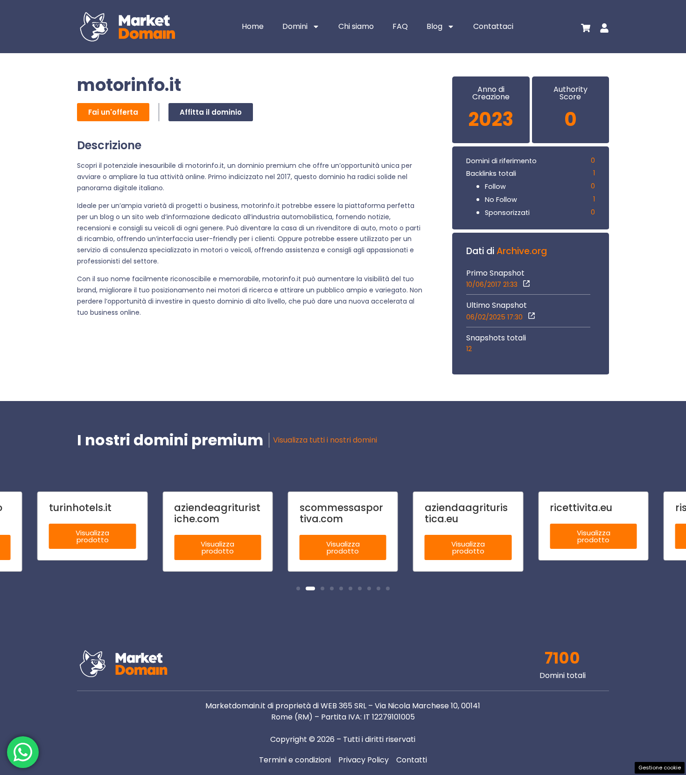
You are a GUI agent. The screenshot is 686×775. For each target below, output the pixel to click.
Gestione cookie (659, 767)
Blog (434, 26)
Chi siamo (356, 26)
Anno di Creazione (491, 93)
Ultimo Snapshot (496, 305)
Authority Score (570, 93)
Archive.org (522, 251)
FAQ (400, 26)
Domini (295, 26)
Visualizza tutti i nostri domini (325, 440)
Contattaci (493, 26)
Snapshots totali (496, 338)
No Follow (501, 199)
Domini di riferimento (501, 161)
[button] (298, 588)
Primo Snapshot (495, 273)
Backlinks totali (491, 173)
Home (253, 26)
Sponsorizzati (507, 212)
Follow (495, 186)
